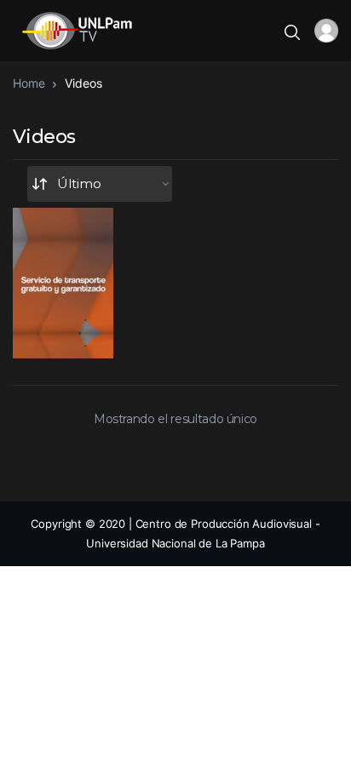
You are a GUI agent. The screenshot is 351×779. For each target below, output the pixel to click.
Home (28, 83)
